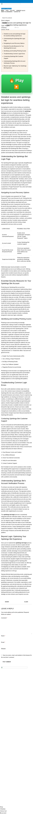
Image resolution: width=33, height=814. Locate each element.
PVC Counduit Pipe (9, 17)
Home (2, 17)
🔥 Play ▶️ (16, 83)
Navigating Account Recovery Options (14, 43)
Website (3, 648)
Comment (4, 618)
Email (3, 642)
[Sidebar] (2, 246)
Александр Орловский (7, 805)
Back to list (16, 602)
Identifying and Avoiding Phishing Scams (15, 51)
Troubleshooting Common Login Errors (14, 53)
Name (3, 635)
